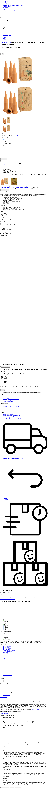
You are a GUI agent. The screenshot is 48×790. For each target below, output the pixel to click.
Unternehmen (5, 694)
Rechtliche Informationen (6, 233)
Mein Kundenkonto (6, 649)
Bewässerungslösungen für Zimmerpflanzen (11, 400)
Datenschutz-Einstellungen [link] (8, 692)
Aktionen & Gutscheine (7, 651)
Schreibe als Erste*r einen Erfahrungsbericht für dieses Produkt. (29, 392)
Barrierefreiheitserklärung (7, 690)
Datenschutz (5, 688)
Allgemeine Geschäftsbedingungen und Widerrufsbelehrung (14, 689)
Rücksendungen (8, 11)
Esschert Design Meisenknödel (8, 416)
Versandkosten (8, 12)
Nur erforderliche (8, 711)
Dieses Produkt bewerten (5, 366)
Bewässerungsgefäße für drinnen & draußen (11, 399)
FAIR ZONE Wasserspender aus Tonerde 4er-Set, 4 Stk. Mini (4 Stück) (15, 187)
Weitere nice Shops (6, 695)
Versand (5, 7)
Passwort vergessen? (6, 659)
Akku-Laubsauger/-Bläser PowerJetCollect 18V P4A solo (13, 407)
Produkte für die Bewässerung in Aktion (10, 396)
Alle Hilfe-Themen (8, 15)
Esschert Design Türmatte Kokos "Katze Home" (12, 418)
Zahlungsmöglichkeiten (9, 13)
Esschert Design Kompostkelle (8, 414)
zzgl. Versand (15, 135)
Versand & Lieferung (7, 648)
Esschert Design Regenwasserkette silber (10, 417)
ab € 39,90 (13, 5)
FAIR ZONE (5, 42)
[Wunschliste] (4, 27)
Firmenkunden (5, 652)
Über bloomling (6, 672)
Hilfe (4, 9)
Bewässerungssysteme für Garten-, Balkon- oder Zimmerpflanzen (15, 398)
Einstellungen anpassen (17, 711)
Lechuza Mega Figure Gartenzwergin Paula (11, 409)
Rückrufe (4, 667)
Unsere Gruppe (5, 674)
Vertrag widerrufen (3, 697)
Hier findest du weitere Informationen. (7, 599)
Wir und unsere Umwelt (7, 675)
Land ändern (9, 683)
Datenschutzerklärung (35, 709)
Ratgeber (4, 665)
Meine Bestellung (6, 647)
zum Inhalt (5, 2)
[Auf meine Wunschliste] (0, 160)
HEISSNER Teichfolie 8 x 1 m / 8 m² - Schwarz (12, 406)
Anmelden (5, 657)
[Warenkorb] (25, 29)
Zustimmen (3, 711)
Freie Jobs (5, 676)
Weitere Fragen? (6, 653)
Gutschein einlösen (6, 661)
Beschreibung (4, 191)
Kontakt (6, 14)
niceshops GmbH (9, 685)
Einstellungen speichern (5, 787)
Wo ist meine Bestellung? (10, 10)
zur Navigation (5, 1)
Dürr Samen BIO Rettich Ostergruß (9, 408)
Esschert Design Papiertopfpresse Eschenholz (11, 415)
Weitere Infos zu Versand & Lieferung (7, 164)
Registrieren (5, 658)
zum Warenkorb (6, 3)
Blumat (4, 405)
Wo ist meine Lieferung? (7, 660)
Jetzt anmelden (5, 21)
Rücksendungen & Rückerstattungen (9, 650)
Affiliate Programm (6, 666)
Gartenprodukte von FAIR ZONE (9, 401)
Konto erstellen (5, 25)
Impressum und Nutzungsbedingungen (10, 687)
